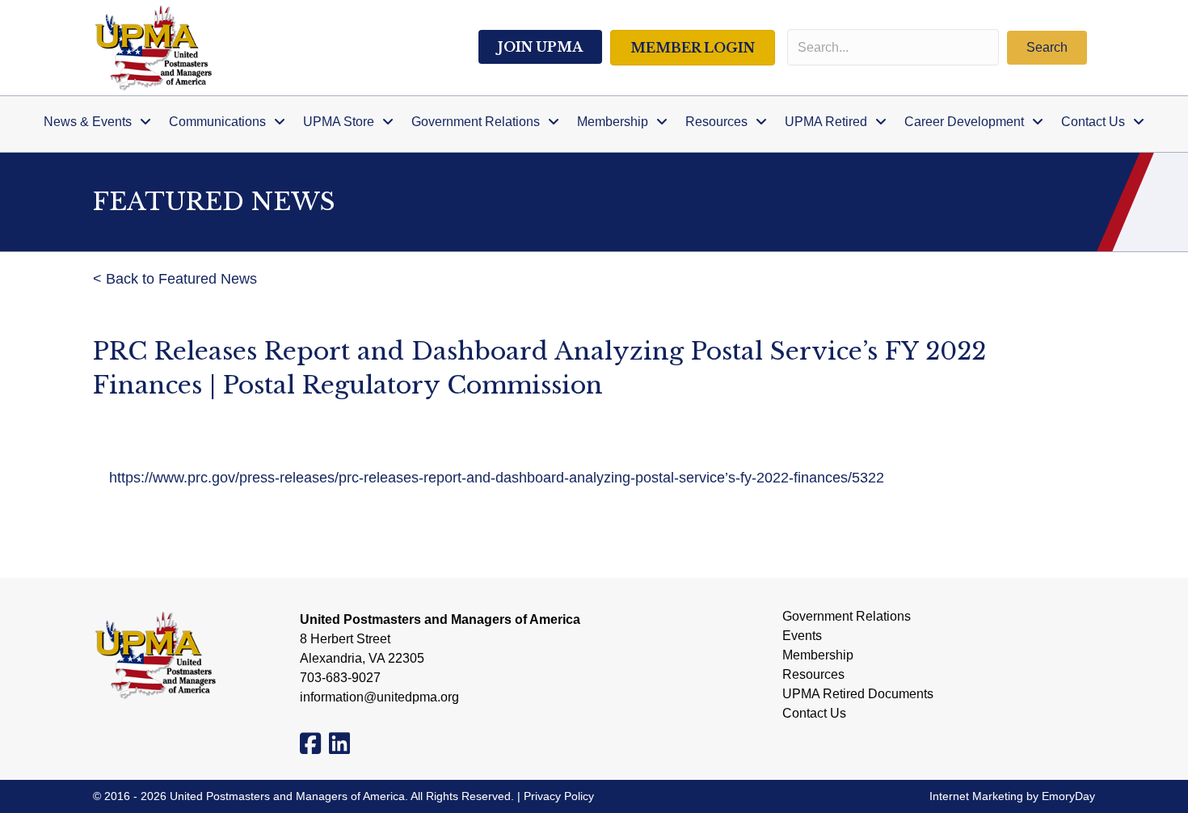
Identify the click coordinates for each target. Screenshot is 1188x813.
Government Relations (846, 616)
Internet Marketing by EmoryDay (1012, 796)
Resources (813, 674)
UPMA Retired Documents (857, 694)
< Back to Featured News (175, 279)
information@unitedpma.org (379, 697)
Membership (817, 655)
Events (802, 636)
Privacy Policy (559, 796)
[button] (1047, 48)
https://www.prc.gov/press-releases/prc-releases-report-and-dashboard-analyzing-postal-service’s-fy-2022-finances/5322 (496, 478)
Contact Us (814, 713)
